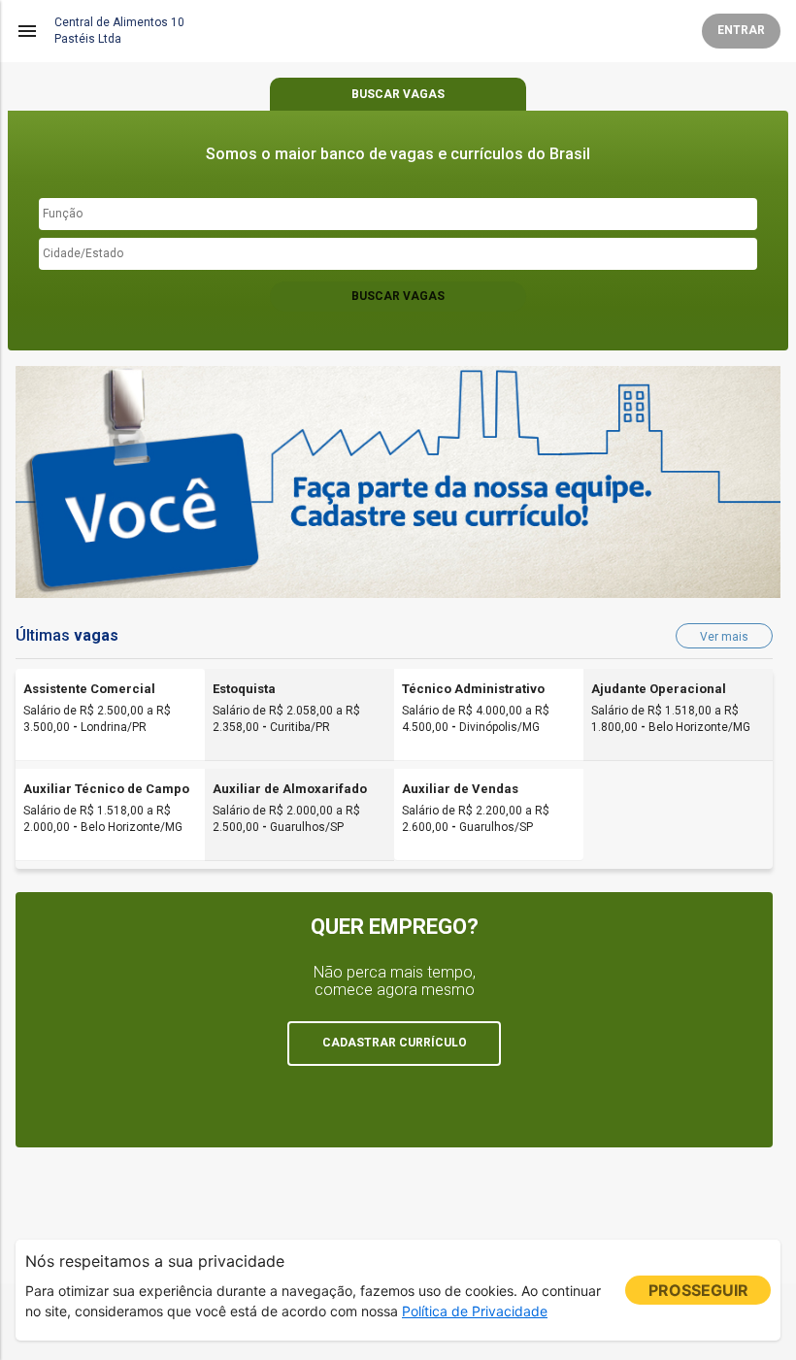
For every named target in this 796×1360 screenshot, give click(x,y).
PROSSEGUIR (698, 1290)
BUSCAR (398, 94)
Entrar (741, 30)
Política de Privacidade (474, 1311)
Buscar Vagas (398, 296)
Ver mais (724, 637)
